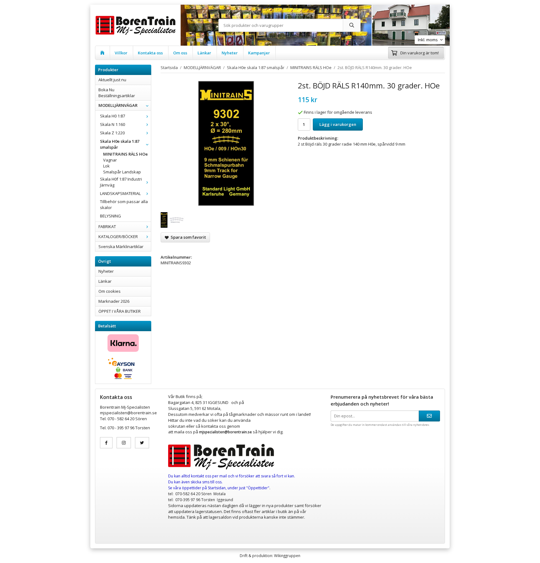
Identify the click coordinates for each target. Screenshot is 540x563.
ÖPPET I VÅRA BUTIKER (119, 311)
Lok (106, 166)
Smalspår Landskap (122, 172)
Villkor (121, 53)
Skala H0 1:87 (112, 116)
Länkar (204, 53)
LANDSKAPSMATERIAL (120, 193)
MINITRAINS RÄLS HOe (125, 154)
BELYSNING (110, 216)
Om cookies (109, 291)
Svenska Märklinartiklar (120, 246)
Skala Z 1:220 (112, 133)
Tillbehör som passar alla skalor (124, 204)
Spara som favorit (187, 237)
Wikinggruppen (287, 555)
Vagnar (110, 160)
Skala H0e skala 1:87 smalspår (119, 144)
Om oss (180, 53)
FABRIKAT (107, 226)
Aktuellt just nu (112, 79)
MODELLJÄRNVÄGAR (118, 105)
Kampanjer (259, 53)
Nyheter (230, 53)
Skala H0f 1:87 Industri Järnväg (121, 182)
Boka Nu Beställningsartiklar (116, 92)
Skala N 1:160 (112, 124)
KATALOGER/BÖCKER (118, 236)
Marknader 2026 (113, 301)
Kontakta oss (150, 53)
